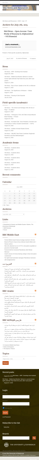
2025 (19, 21)
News (5, 66)
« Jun (4, 205)
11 (29, 196)
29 (14, 203)
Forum (5, 230)
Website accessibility (25, 455)
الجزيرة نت (7, 264)
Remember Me (8, 408)
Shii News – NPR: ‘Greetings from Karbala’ (16, 71)
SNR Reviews (7, 228)
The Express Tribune (9, 348)
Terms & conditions (7, 455)
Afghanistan (25, 53)
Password (4, 400)
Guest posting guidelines (8, 457)
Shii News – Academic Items (12, 147)
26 (34, 200)
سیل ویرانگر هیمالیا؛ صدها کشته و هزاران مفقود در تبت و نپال (19, 329)
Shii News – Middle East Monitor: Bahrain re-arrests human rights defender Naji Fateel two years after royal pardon (19, 78)
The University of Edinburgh (15, 453)
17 (24, 198)
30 (19, 203)
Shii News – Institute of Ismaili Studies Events (16, 128)
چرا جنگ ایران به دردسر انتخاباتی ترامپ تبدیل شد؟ (17, 331)
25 (29, 200)
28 (9, 203)
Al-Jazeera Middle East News (11, 345)
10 (24, 196)
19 (34, 198)
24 (24, 200)
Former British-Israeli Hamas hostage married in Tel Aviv (19, 240)
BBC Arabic (8, 291)
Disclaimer (32, 455)
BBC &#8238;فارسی (11, 320)
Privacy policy (16, 455)
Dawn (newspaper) (9, 347)
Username (5, 393)
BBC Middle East (10, 235)
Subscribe (6, 427)
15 (14, 198)
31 (24, 203)
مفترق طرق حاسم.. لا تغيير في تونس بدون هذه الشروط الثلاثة (19, 283)
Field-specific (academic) (15, 53)
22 (14, 200)
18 (29, 198)
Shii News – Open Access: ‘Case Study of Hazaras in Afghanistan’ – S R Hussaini (19, 34)
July (23, 21)
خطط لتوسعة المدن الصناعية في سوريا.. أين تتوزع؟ (17, 269)
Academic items (10, 142)
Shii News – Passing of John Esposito (14, 95)
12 (34, 196)
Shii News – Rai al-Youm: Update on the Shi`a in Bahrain (19, 85)
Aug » (8, 205)
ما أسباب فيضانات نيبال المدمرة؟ (12, 300)
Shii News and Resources (9, 21)
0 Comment (33, 58)
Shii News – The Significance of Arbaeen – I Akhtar (18, 90)
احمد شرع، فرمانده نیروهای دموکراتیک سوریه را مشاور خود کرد (20, 337)
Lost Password (6, 417)
